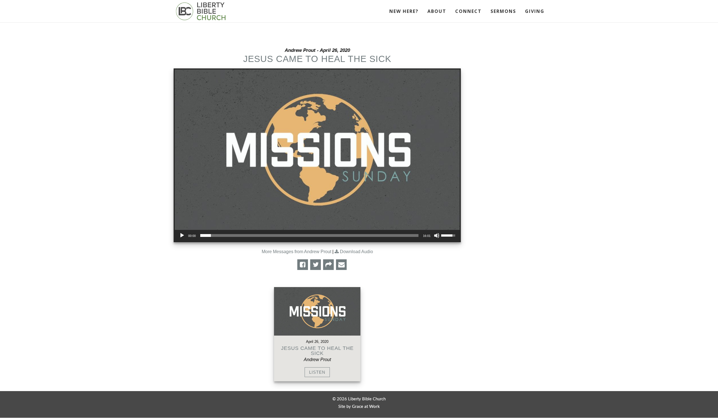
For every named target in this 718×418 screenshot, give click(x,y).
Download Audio (356, 251)
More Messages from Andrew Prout (296, 251)
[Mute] (436, 235)
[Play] (182, 235)
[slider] (309, 235)
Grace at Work (366, 407)
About (436, 11)
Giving (534, 11)
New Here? (403, 11)
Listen (317, 372)
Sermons (503, 11)
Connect (468, 11)
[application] (317, 235)
